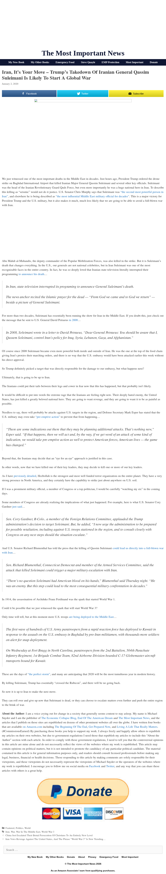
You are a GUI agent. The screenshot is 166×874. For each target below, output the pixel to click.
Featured (10, 828)
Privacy (92, 857)
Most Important (134, 62)
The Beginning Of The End (71, 727)
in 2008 (73, 320)
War (13, 831)
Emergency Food (65, 62)
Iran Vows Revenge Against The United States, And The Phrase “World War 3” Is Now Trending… (56, 839)
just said (17, 506)
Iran (8, 831)
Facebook (94, 766)
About (81, 857)
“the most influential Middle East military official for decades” (92, 196)
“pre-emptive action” (48, 417)
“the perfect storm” (39, 674)
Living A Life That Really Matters (137, 727)
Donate (154, 62)
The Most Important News (83, 53)
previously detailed (25, 476)
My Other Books (40, 62)
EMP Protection (110, 62)
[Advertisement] (83, 26)
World (27, 828)
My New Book (16, 62)
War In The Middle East (28, 831)
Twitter (110, 766)
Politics (19, 828)
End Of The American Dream (95, 718)
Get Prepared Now (99, 727)
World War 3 (48, 831)
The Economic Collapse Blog (58, 718)
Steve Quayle (88, 62)
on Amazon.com (32, 727)
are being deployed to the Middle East (91, 617)
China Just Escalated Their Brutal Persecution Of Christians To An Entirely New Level (49, 835)
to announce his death (31, 274)
